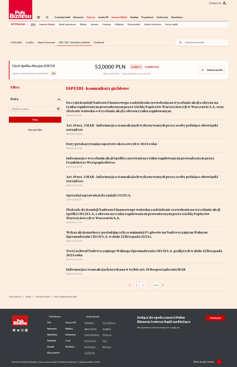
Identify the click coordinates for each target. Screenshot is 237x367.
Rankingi (134, 17)
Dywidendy (99, 42)
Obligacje (119, 24)
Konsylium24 (90, 340)
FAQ (49, 322)
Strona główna (15, 296)
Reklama (69, 329)
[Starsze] (162, 285)
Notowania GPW (42, 296)
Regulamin (51, 340)
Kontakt (50, 347)
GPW (32, 24)
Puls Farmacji (89, 347)
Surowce (95, 24)
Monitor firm (89, 353)
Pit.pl (105, 340)
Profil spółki (16, 42)
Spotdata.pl (89, 322)
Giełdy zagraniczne (67, 24)
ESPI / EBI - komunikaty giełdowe (74, 42)
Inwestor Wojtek (119, 17)
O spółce (30, 42)
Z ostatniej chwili (62, 17)
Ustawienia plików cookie (89, 362)
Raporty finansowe (46, 42)
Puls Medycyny (109, 322)
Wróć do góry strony (203, 361)
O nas (67, 340)
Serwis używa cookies (48, 362)
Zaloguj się (215, 2)
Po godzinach (147, 17)
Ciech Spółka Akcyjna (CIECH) (33, 66)
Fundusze (106, 24)
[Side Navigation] (38, 17)
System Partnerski (91, 334)
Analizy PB (103, 17)
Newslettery (177, 17)
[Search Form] (47, 17)
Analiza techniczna (152, 24)
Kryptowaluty (134, 24)
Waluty (83, 24)
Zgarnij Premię (90, 329)
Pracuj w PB (70, 322)
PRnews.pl (107, 334)
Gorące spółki (171, 24)
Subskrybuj (215, 318)
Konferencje (162, 17)
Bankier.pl (107, 347)
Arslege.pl (107, 329)
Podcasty (91, 17)
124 (156, 285)
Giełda (28, 296)
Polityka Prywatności (67, 362)
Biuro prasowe (53, 353)
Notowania (78, 17)
